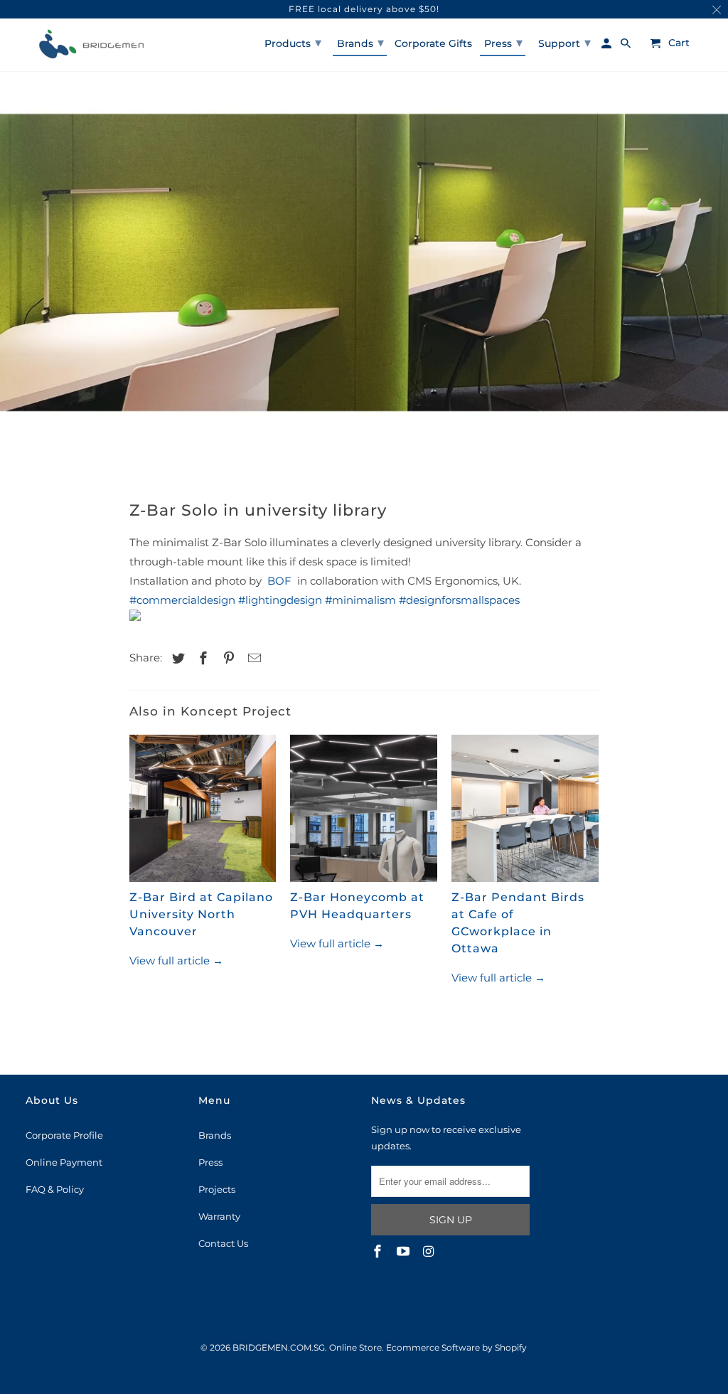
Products (292, 42)
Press (210, 1162)
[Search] (627, 46)
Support (564, 42)
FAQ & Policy (55, 1189)
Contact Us (223, 1243)
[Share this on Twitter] (176, 658)
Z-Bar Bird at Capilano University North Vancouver (201, 914)
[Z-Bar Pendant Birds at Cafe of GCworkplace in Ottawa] (525, 812)
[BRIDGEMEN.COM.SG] (90, 44)
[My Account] (607, 46)
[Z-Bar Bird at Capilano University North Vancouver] (203, 812)
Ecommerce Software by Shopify (456, 1347)
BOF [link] (279, 580)
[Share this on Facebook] (201, 658)
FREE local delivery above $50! (364, 9)
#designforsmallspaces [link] (459, 600)
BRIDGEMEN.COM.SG (278, 1347)
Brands (214, 1135)
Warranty (219, 1216)
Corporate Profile (64, 1135)
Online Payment (64, 1162)
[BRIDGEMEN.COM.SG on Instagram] (430, 1252)
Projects (216, 1189)
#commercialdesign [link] (182, 600)
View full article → (176, 960)
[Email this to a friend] (252, 658)
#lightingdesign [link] (280, 600)
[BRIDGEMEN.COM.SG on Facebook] (379, 1252)
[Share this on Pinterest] (226, 658)
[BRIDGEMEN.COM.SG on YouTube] (404, 1252)
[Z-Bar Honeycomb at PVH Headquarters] (363, 812)
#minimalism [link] (360, 600)
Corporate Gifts (433, 44)
